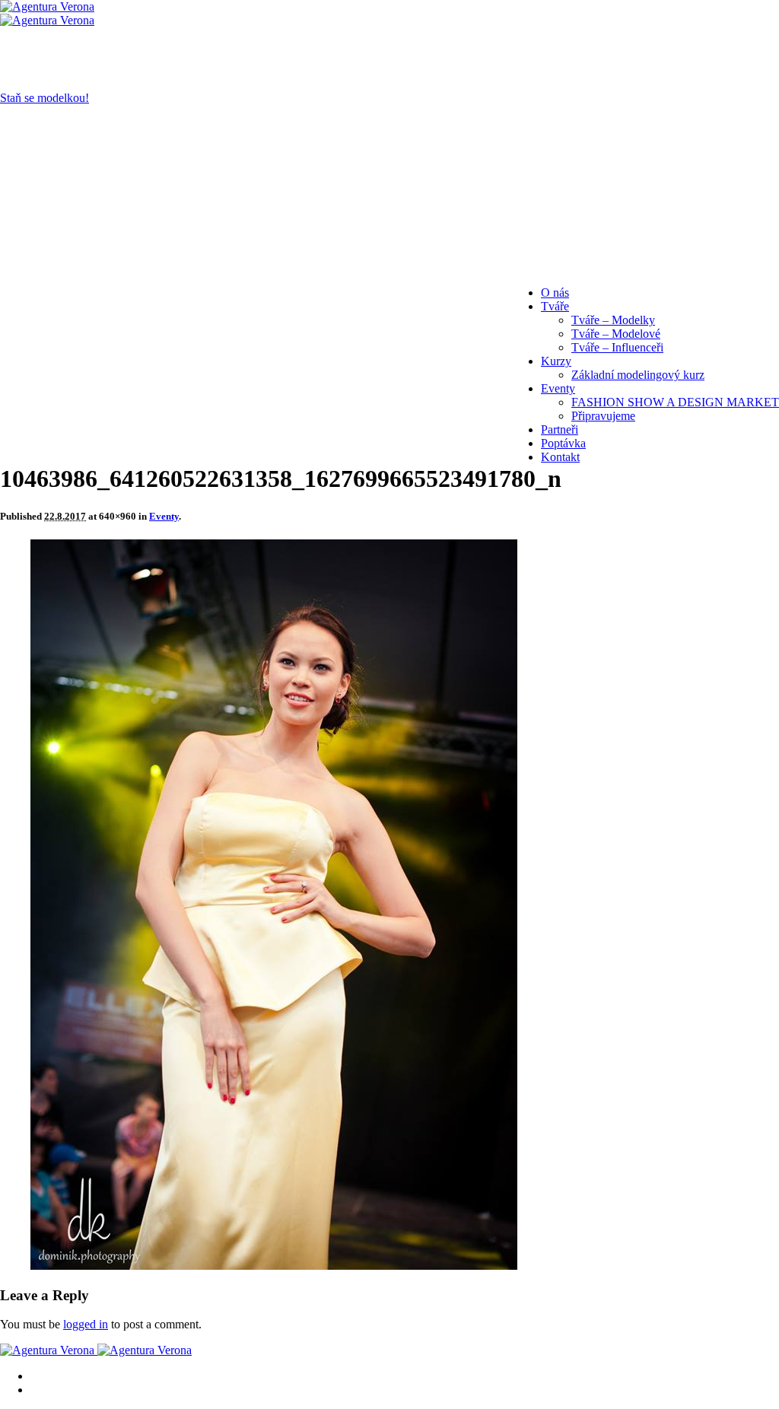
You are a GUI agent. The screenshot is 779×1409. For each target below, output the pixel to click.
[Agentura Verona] (47, 13)
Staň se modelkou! (44, 97)
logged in (85, 1324)
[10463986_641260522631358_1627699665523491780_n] (273, 1265)
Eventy (164, 516)
